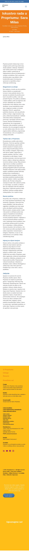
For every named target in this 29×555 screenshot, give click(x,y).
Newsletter (5, 442)
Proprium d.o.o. (7, 426)
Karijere (5, 392)
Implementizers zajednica (8, 421)
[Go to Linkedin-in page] (4, 451)
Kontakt (5, 437)
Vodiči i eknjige (6, 413)
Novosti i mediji (6, 400)
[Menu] (26, 6)
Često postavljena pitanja (8, 424)
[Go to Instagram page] (13, 451)
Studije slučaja (6, 422)
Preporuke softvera (7, 418)
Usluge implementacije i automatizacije (12, 409)
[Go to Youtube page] (7, 451)
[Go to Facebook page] (10, 451)
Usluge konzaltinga (7, 407)
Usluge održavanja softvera (9, 411)
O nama (5, 384)
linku (22, 1)
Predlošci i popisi (6, 416)
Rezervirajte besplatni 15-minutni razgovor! (9, 495)
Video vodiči (5, 419)
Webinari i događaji (7, 415)
